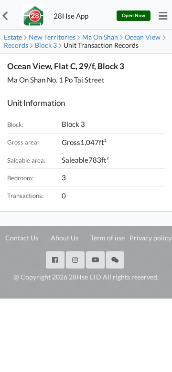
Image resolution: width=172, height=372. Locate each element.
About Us (64, 238)
